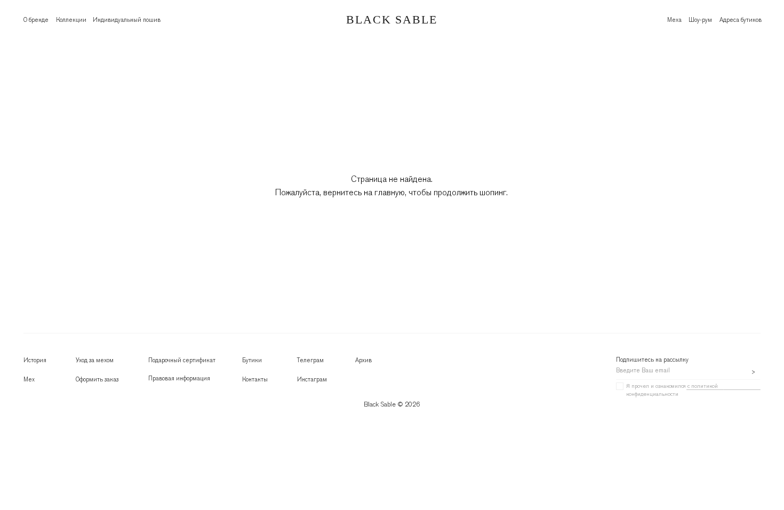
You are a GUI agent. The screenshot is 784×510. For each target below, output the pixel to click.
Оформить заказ (97, 379)
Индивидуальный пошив (127, 19)
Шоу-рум (700, 19)
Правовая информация (179, 378)
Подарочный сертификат (181, 360)
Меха (674, 19)
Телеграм (310, 360)
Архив (363, 360)
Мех (29, 379)
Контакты (255, 379)
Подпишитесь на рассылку (652, 359)
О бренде (36, 19)
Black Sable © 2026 (392, 404)
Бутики (252, 360)
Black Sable (391, 19)
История (34, 360)
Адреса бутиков (740, 19)
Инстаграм (312, 379)
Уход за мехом (95, 360)
